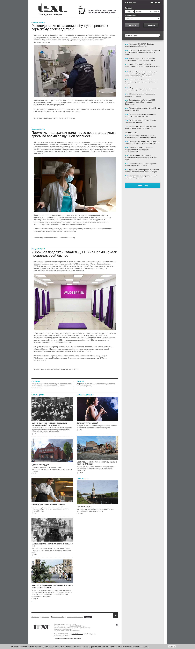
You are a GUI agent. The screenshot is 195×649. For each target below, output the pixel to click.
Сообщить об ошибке (75, 617)
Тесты (88, 617)
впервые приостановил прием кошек (102, 11)
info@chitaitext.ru (77, 634)
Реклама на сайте (57, 617)
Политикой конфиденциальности (134, 646)
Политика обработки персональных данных (67, 638)
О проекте (35, 617)
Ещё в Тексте (142, 185)
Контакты (45, 617)
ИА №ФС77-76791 (75, 626)
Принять (172, 646)
